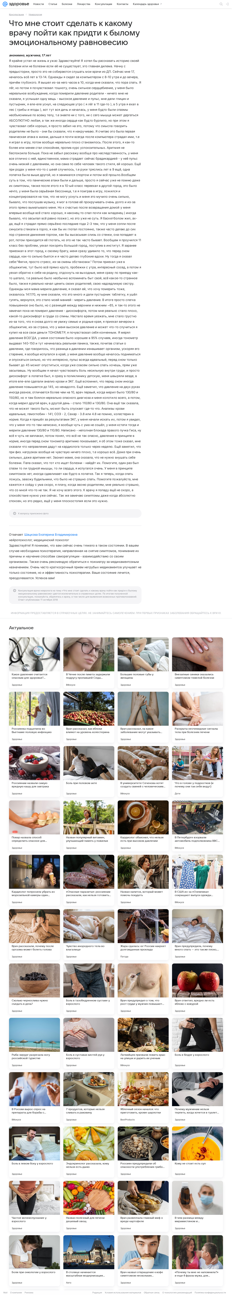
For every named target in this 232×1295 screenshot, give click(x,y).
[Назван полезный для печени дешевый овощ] (88, 1206)
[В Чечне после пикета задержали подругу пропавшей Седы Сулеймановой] (88, 662)
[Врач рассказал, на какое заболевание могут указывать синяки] (143, 717)
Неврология (35, 14)
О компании (16, 1292)
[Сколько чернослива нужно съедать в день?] (34, 988)
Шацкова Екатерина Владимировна (51, 534)
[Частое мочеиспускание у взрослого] (34, 1206)
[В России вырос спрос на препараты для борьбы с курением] (34, 1097)
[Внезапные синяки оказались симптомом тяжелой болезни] (197, 662)
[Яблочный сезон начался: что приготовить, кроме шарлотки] (143, 1097)
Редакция (97, 1292)
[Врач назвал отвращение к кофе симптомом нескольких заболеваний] (143, 1260)
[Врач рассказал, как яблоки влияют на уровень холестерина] (88, 717)
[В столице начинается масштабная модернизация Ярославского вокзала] (88, 1260)
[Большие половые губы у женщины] (143, 662)
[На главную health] (18, 4)
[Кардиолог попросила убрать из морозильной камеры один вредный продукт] (34, 880)
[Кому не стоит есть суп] (197, 1152)
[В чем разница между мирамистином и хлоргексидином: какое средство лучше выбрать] (197, 1206)
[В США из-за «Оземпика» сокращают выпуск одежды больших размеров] (197, 880)
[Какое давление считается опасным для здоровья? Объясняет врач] (34, 662)
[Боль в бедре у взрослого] (197, 1043)
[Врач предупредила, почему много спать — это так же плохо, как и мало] (197, 934)
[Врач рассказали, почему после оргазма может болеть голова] (34, 934)
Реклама (29, 1292)
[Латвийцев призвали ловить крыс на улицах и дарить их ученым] (143, 1043)
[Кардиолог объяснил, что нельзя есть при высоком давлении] (143, 825)
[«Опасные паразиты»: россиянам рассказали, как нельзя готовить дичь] (88, 880)
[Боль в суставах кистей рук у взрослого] (88, 1043)
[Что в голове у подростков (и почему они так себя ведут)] (197, 771)
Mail (5, 1292)
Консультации (16, 14)
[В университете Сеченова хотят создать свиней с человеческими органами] (143, 771)
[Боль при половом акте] (88, 771)
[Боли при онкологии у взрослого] (34, 1260)
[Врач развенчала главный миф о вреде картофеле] (143, 1206)
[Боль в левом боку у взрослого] (34, 1152)
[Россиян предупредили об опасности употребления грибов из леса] (143, 1152)
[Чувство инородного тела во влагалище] (88, 934)
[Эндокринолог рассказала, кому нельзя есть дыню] (88, 1152)
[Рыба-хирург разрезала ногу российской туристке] (34, 1043)
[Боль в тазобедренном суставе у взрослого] (88, 988)
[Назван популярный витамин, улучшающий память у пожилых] (88, 825)
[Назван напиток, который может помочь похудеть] (143, 880)
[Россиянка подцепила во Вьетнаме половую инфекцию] (34, 717)
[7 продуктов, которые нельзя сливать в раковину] (88, 1097)
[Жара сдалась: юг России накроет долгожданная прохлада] (143, 934)
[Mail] (5, 4)
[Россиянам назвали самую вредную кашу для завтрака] (34, 771)
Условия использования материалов (123, 1292)
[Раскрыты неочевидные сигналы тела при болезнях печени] (197, 717)
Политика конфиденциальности (210, 1292)
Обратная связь (152, 1292)
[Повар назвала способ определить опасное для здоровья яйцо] (34, 825)
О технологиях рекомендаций (177, 1292)
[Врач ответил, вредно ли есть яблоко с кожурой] (197, 988)
